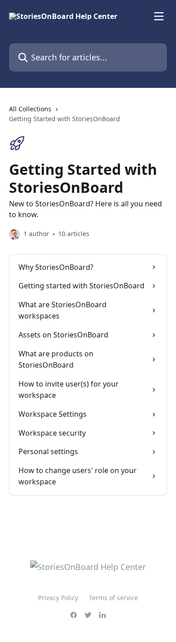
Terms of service (113, 597)
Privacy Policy (58, 597)
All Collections (30, 109)
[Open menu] (159, 16)
